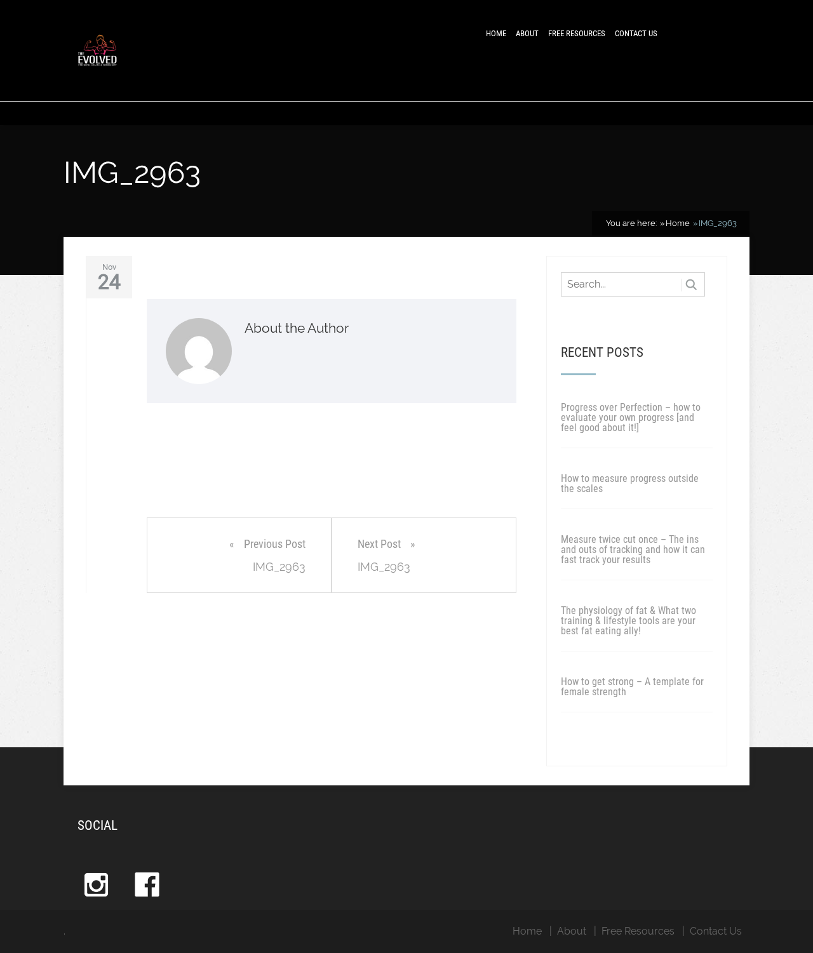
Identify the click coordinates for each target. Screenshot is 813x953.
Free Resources (576, 33)
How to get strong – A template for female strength (632, 687)
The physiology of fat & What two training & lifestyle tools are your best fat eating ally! (628, 620)
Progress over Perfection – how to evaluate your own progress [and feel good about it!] (631, 417)
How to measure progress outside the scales (630, 483)
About (527, 33)
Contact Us (636, 33)
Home (496, 33)
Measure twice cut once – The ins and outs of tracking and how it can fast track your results (633, 549)
